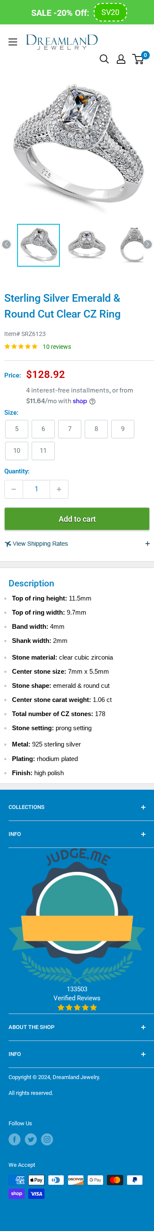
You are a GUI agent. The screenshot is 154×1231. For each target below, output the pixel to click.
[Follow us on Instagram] (47, 1139)
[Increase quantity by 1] (59, 489)
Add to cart (77, 518)
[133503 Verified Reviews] (77, 1007)
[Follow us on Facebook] (15, 1139)
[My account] (121, 59)
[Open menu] (13, 42)
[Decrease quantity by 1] (14, 489)
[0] (138, 59)
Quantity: (17, 471)
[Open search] (104, 59)
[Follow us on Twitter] (31, 1139)
